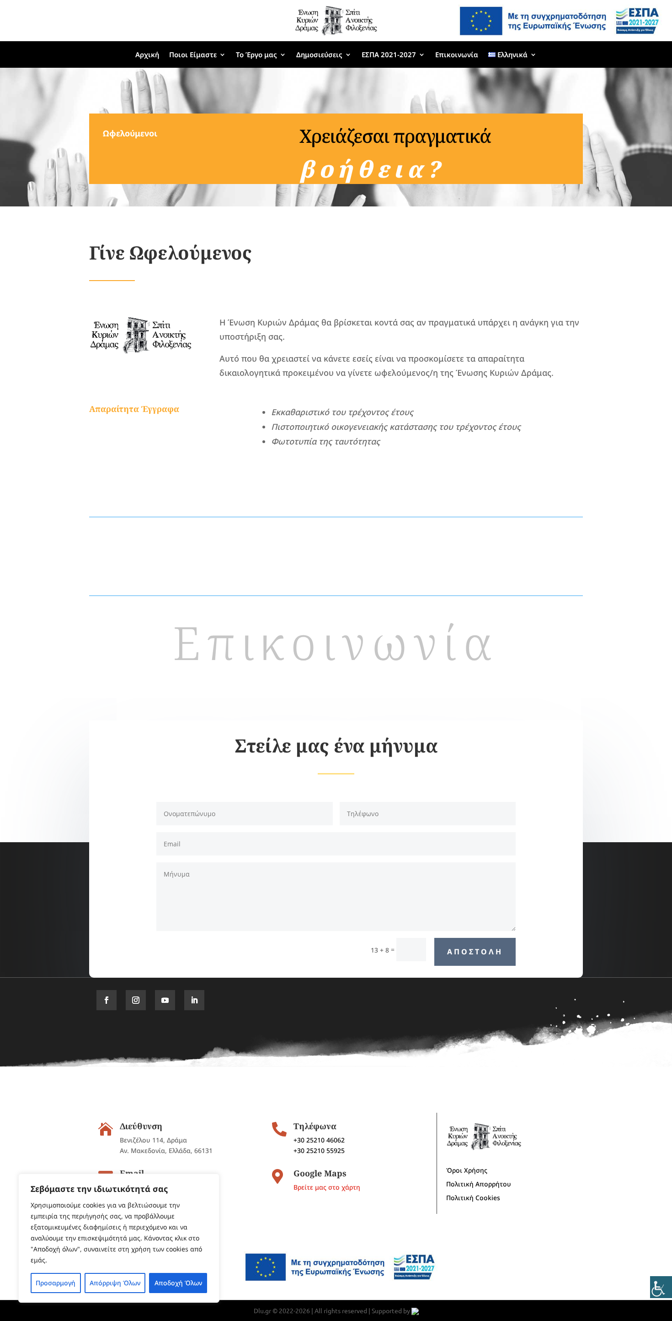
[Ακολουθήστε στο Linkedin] (194, 1000)
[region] (118, 1238)
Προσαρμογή (55, 1282)
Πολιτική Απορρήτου (478, 1184)
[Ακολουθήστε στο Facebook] (106, 1000)
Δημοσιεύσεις (319, 54)
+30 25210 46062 (319, 1140)
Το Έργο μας (256, 54)
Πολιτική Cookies (473, 1198)
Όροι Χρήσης (466, 1171)
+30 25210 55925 (319, 1150)
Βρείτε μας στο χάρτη (326, 1187)
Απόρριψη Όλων (115, 1282)
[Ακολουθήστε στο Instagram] (136, 1000)
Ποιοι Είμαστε (193, 54)
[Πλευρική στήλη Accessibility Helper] (661, 1287)
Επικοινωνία (456, 54)
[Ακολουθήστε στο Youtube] (165, 1000)
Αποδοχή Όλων (178, 1282)
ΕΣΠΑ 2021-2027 (389, 54)
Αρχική (147, 54)
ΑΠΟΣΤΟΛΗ (475, 952)
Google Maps (320, 1173)
